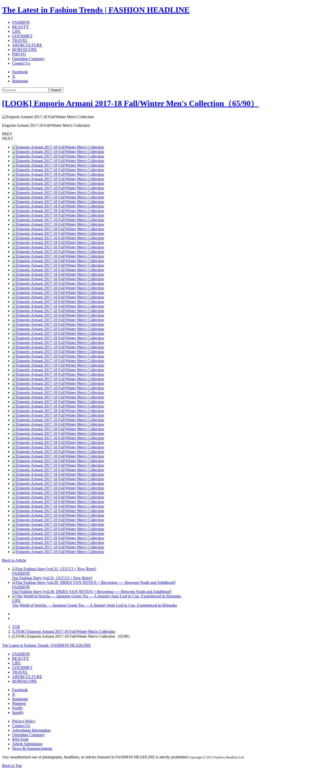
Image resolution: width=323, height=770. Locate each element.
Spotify (18, 712)
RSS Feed (20, 739)
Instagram (20, 81)
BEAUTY (20, 27)
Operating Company (28, 59)
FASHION (21, 22)
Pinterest (19, 703)
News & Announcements (32, 748)
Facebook (20, 72)
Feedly (17, 708)
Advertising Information (31, 730)
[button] (161, 134)
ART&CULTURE (27, 45)
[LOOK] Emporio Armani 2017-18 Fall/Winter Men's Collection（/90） (130, 103)
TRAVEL (20, 40)
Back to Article (14, 560)
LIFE (16, 31)
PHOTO (19, 54)
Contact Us (21, 63)
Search (56, 90)
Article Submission (27, 744)
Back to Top (12, 765)
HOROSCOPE (24, 49)
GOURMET (22, 36)
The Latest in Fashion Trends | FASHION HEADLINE (96, 9)
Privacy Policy (23, 721)
